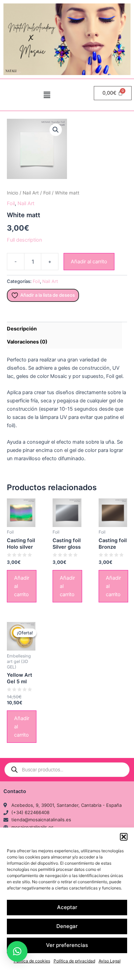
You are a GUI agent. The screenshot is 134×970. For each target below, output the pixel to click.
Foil (47, 193)
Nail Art (31, 193)
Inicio (12, 193)
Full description (24, 240)
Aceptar (67, 907)
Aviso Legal (110, 960)
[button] (123, 836)
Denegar (67, 926)
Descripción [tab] (22, 329)
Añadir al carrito (89, 262)
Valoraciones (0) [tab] (27, 342)
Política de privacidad (74, 960)
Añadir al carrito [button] (21, 586)
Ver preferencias (67, 945)
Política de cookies (32, 960)
